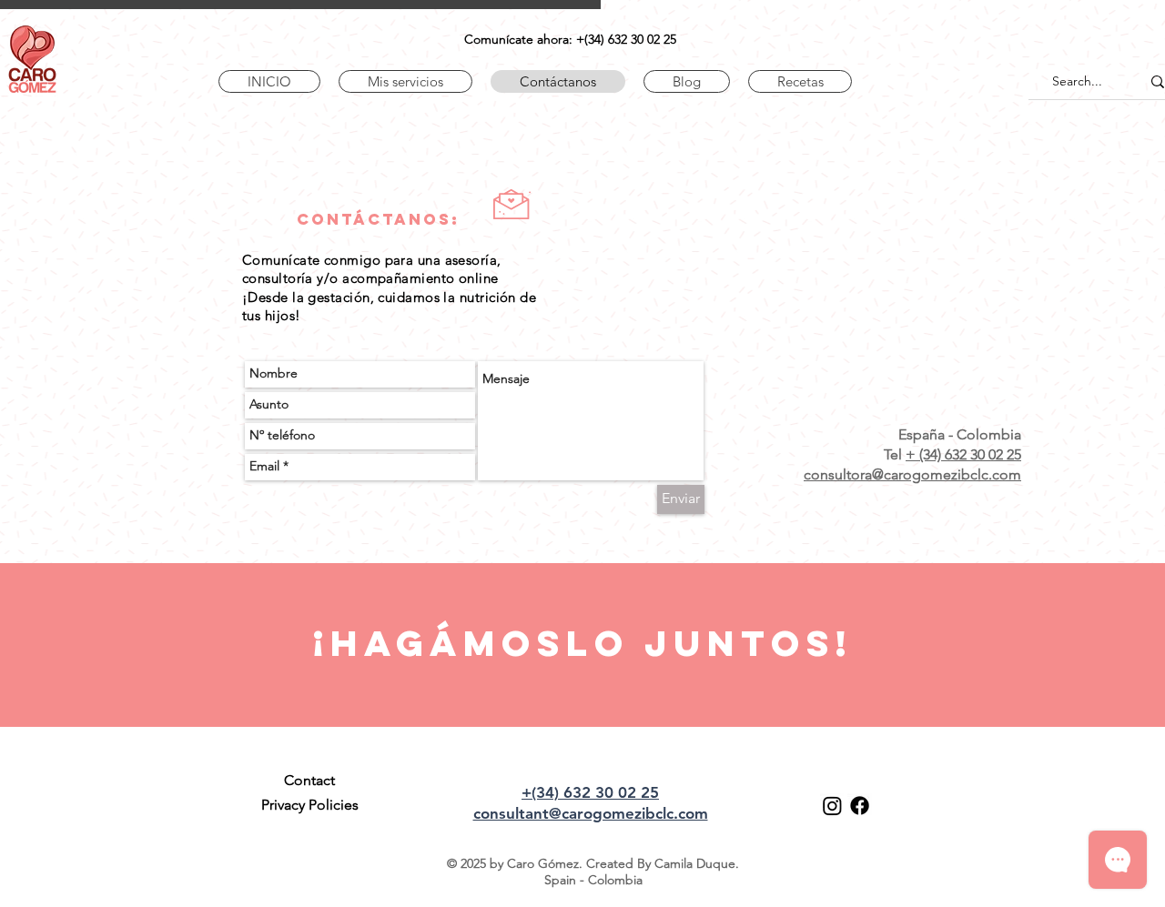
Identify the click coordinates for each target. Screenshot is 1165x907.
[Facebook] (859, 805)
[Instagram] (832, 805)
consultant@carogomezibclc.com (590, 813)
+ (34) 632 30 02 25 (963, 454)
